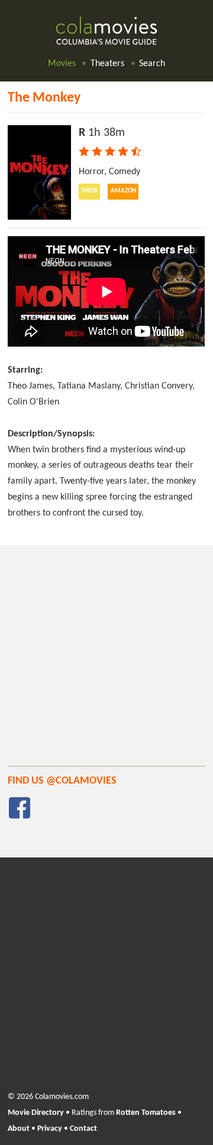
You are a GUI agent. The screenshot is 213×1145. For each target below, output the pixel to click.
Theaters (107, 63)
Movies (62, 63)
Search (152, 63)
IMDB (89, 191)
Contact (83, 1128)
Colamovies (107, 31)
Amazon (123, 191)
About (19, 1128)
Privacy (49, 1128)
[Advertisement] (106, 659)
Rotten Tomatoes (146, 1112)
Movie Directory (36, 1112)
